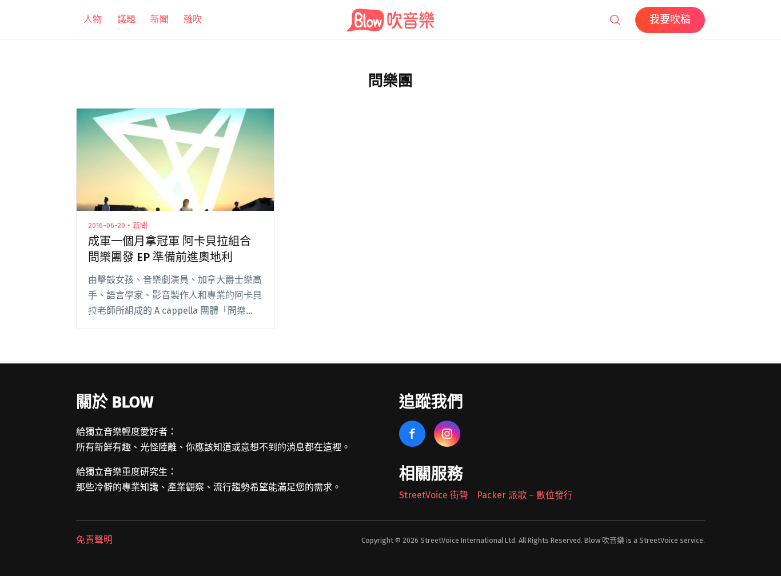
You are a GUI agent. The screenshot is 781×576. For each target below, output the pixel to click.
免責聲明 (94, 539)
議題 (126, 19)
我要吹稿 (670, 19)
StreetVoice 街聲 (433, 495)
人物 (92, 19)
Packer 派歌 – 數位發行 (525, 495)
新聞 (159, 19)
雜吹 (193, 19)
